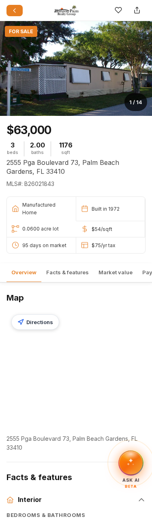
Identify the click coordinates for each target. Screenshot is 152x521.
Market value (115, 272)
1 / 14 (135, 102)
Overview (23, 272)
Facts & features (67, 272)
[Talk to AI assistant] (131, 462)
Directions (39, 322)
